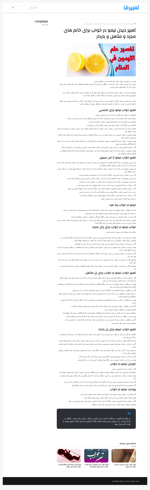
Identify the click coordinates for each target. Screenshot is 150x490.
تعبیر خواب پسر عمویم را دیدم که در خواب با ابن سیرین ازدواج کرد (96, 465)
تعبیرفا (132, 24)
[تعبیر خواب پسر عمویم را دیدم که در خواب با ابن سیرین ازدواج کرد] (96, 456)
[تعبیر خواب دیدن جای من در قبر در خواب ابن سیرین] (124, 456)
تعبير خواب (125, 24)
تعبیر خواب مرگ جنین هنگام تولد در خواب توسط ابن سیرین (69, 465)
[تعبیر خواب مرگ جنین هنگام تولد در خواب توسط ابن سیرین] (69, 456)
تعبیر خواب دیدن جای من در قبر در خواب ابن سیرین (125, 465)
